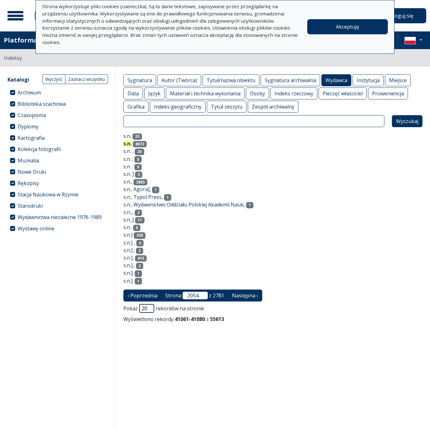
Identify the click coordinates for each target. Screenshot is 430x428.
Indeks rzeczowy (293, 93)
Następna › (245, 295)
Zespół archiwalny (273, 106)
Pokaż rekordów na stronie (163, 308)
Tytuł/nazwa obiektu (231, 80)
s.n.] (128, 234)
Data (133, 93)
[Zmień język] (413, 40)
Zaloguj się (400, 15)
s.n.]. (128, 280)
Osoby (257, 93)
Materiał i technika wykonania (205, 93)
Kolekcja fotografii (39, 149)
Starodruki (30, 205)
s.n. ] (128, 174)
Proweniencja (388, 93)
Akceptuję (347, 26)
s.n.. (127, 227)
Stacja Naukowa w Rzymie (48, 194)
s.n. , (128, 151)
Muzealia (28, 160)
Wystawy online (36, 228)
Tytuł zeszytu (226, 106)
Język (154, 93)
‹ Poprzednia (142, 295)
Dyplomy (28, 126)
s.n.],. (129, 265)
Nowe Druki (32, 171)
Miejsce (398, 80)
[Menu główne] (15, 16)
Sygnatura (139, 80)
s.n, (127, 135)
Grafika (135, 106)
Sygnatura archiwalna (290, 80)
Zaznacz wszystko (86, 79)
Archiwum (29, 92)
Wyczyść (54, 79)
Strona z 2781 (194, 295)
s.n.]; (128, 272)
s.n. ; (128, 158)
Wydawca (336, 80)
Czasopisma (32, 115)
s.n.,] (128, 219)
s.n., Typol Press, (143, 197)
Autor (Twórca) (179, 80)
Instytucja (368, 80)
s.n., (127, 181)
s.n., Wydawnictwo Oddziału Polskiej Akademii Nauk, (184, 204)
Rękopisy (28, 183)
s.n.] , (129, 242)
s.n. (127, 143)
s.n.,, (128, 212)
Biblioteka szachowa (42, 103)
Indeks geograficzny (177, 106)
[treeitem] (58, 92)
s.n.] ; (129, 250)
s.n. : (128, 166)
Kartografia (31, 137)
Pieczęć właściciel (343, 93)
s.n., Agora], (137, 189)
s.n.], (128, 257)
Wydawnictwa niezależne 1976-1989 (60, 217)
